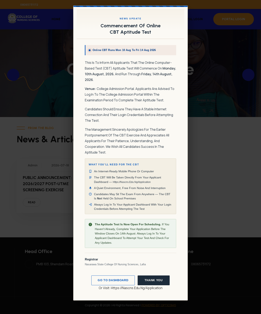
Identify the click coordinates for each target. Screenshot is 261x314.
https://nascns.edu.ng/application (137, 288)
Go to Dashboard (113, 280)
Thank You (154, 280)
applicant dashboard (136, 204)
